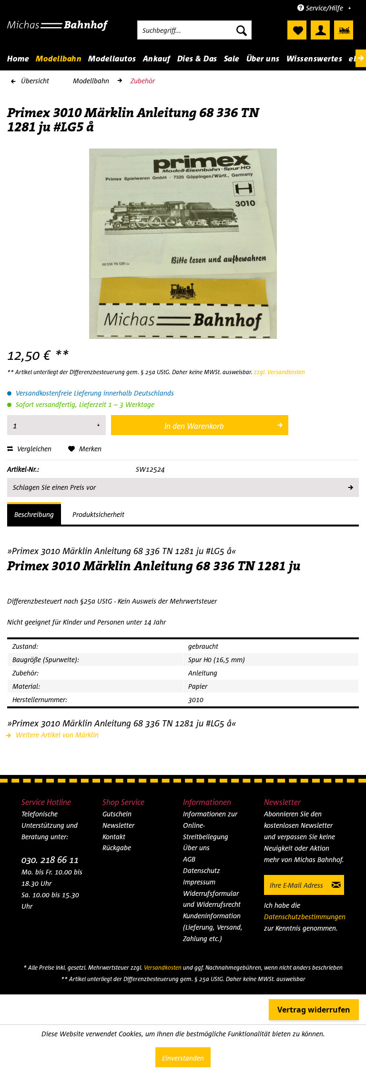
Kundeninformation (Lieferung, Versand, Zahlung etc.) (213, 927)
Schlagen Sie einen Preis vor (54, 487)
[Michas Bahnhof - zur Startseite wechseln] (57, 32)
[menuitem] (194, 30)
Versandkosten (163, 967)
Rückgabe (116, 848)
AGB (189, 859)
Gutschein (117, 814)
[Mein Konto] (320, 30)
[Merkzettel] (296, 30)
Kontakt (113, 837)
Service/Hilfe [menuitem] (324, 8)
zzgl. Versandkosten (279, 372)
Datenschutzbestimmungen (305, 917)
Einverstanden (183, 1058)
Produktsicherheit (98, 514)
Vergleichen (33, 449)
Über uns (196, 848)
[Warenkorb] (343, 30)
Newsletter (118, 825)
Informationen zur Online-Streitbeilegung (210, 825)
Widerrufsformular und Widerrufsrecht (212, 899)
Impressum (199, 882)
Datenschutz (201, 870)
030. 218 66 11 (50, 859)
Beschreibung (34, 514)
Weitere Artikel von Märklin (56, 735)
